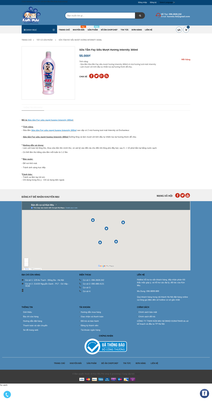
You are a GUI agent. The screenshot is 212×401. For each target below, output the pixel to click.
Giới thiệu (27, 312)
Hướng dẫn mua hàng (91, 312)
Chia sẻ (83, 76)
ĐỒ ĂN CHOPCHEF (109, 363)
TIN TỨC (127, 363)
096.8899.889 (152, 291)
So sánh (3, 385)
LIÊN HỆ (154, 363)
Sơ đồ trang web (30, 330)
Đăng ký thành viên (89, 325)
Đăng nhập (142, 2)
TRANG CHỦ (59, 363)
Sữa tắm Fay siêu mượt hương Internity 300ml (45, 137)
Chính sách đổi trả (146, 316)
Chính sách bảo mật (147, 312)
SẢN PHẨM (91, 363)
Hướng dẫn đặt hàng (32, 321)
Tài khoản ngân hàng (90, 330)
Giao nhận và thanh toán (92, 316)
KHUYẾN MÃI (76, 363)
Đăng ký (153, 2)
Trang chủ (27, 40)
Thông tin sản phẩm (32, 107)
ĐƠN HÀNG (141, 363)
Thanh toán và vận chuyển (35, 325)
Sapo (137, 374)
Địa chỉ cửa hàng (31, 316)
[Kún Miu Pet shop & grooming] (31, 15)
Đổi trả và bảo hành (90, 321)
